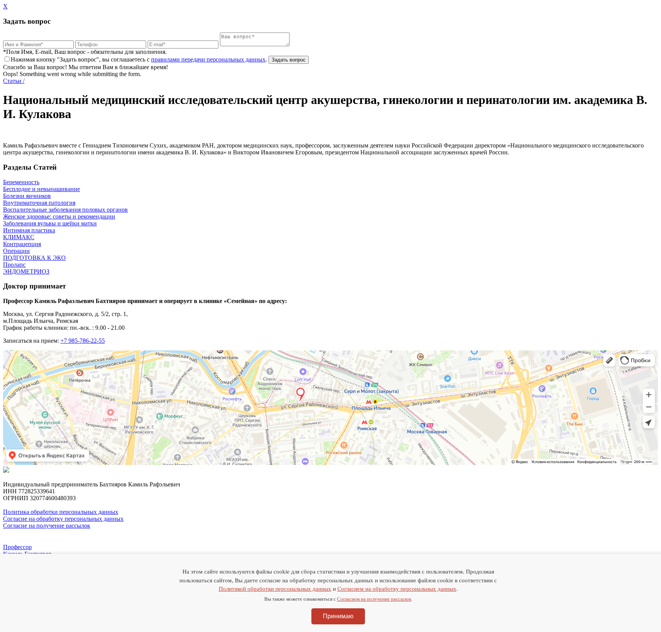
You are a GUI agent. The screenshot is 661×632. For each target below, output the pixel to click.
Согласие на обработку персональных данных (63, 518)
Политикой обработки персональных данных (275, 589)
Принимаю (338, 616)
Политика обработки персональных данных (60, 512)
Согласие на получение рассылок (46, 525)
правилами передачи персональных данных (208, 59)
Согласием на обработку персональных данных (396, 589)
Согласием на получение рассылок (374, 599)
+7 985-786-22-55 (82, 340)
